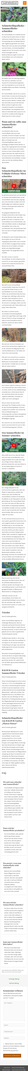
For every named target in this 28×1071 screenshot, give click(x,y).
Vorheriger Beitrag (14, 979)
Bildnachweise (6, 1070)
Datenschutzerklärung (18, 1067)
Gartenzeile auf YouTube (19, 1070)
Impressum (7, 1067)
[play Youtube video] (14, 186)
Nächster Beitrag (14, 983)
